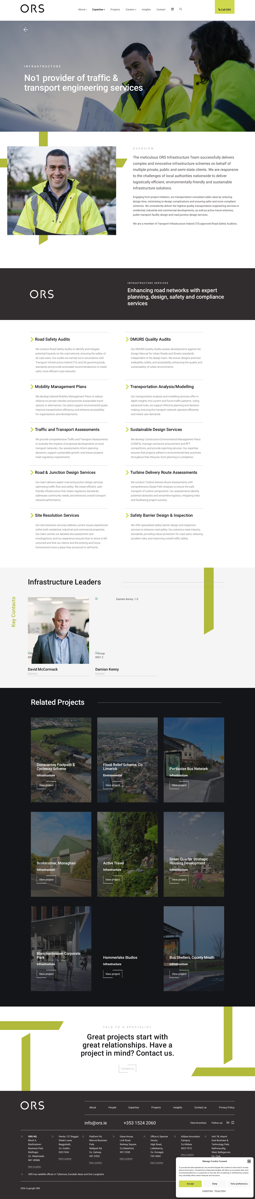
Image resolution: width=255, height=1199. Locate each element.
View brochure (198, 1122)
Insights (146, 9)
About (81, 9)
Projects (115, 9)
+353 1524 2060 (140, 1122)
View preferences (239, 1183)
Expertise (97, 9)
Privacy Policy (220, 1191)
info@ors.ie (96, 1122)
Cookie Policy (207, 1191)
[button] (249, 1161)
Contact (161, 9)
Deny (214, 1183)
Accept (190, 1183)
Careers (130, 9)
